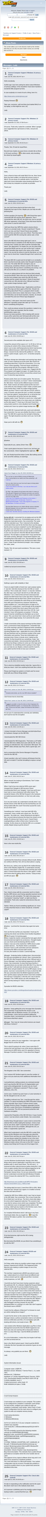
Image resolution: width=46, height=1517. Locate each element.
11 (13, 68)
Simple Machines (31, 1507)
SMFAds (19, 1509)
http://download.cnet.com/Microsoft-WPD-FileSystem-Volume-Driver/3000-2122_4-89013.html (21, 1183)
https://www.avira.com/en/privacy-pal (15, 96)
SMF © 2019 (22, 1507)
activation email (28, 12)
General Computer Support (17, 73)
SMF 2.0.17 (15, 1507)
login (27, 10)
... (11, 68)
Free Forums (27, 1509)
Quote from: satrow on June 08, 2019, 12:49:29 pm (18, 689)
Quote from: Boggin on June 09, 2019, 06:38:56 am (19, 473)
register (32, 10)
